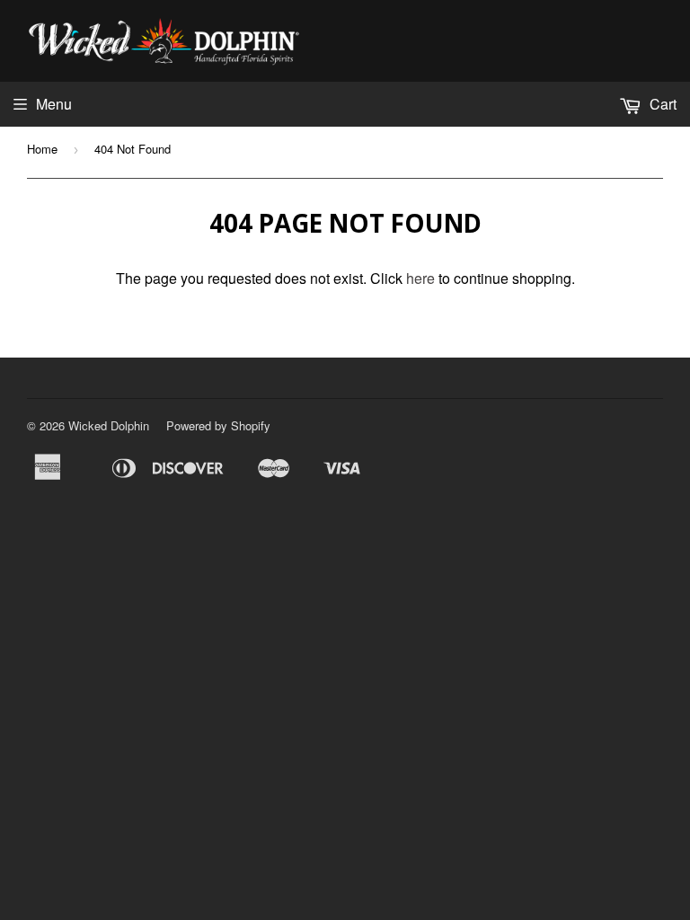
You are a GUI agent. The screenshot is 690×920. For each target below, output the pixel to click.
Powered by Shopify (218, 425)
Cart (661, 103)
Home (42, 148)
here (420, 278)
